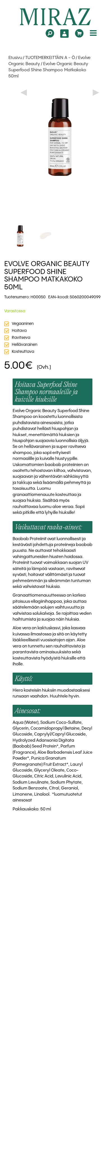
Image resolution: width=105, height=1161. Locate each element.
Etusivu (15, 58)
